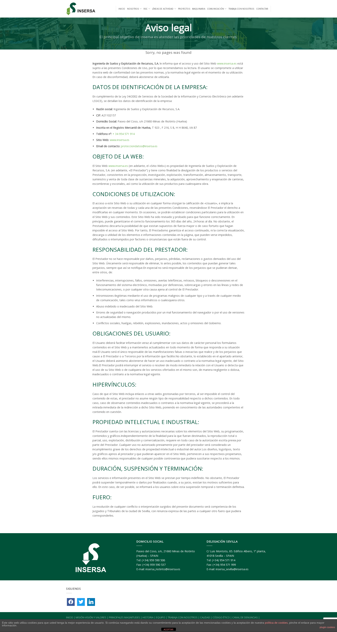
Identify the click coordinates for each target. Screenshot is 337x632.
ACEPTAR (168, 629)
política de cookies (276, 622)
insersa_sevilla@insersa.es (232, 569)
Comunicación (215, 8)
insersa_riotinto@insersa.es (162, 569)
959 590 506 (157, 560)
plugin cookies (327, 627)
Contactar (262, 8)
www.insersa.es (227, 63)
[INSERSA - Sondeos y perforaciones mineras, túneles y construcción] (81, 8)
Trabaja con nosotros (241, 8)
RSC (146, 8)
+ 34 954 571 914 (124, 134)
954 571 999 (228, 564)
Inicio (121, 8)
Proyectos (184, 8)
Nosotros (133, 8)
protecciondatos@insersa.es (139, 146)
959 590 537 (158, 564)
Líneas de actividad (163, 8)
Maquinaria (198, 8)
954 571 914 (227, 560)
